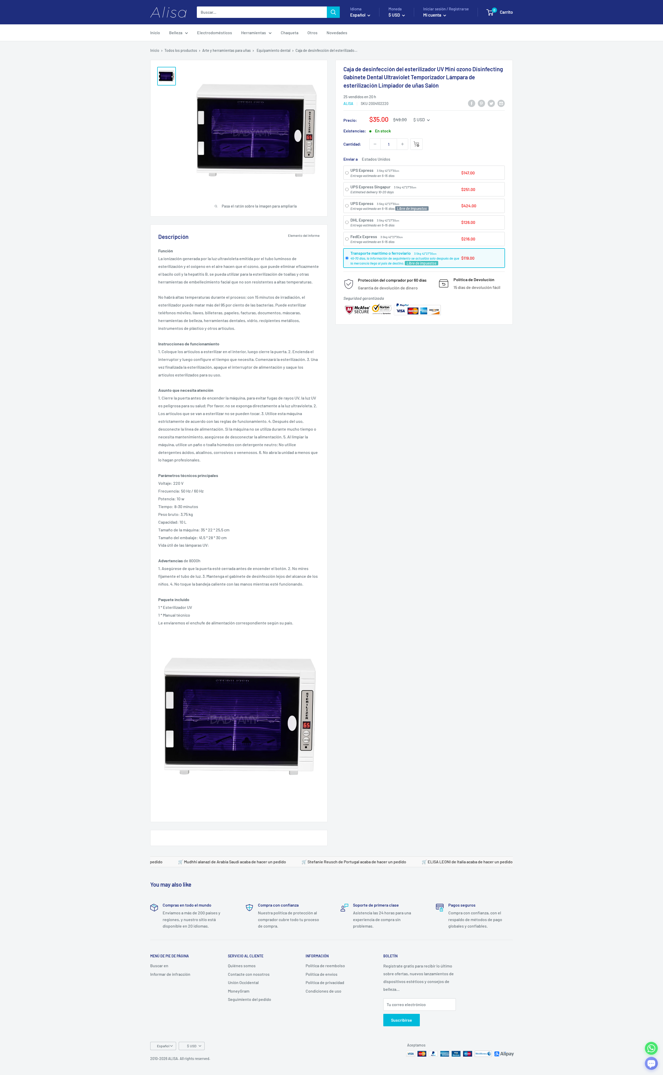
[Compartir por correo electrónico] (501, 103)
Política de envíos (321, 974)
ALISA (348, 103)
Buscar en (159, 965)
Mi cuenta (432, 14)
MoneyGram (238, 990)
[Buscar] (333, 12)
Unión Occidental (243, 982)
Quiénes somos (242, 965)
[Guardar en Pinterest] (481, 103)
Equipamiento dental (273, 50)
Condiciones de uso (323, 990)
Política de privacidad (325, 982)
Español (163, 1046)
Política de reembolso (325, 965)
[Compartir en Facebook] (471, 103)
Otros (312, 32)
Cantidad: (352, 143)
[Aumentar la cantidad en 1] (402, 144)
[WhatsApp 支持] (651, 1048)
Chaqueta (289, 32)
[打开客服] (651, 1063)
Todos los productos (180, 50)
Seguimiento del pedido (249, 999)
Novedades (337, 32)
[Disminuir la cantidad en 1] (375, 144)
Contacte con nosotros (249, 974)
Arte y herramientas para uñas (226, 50)
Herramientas (253, 32)
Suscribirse (401, 1019)
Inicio (155, 32)
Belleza (175, 32)
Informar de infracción (170, 974)
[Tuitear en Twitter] (491, 103)
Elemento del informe (304, 235)
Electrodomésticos (214, 32)
